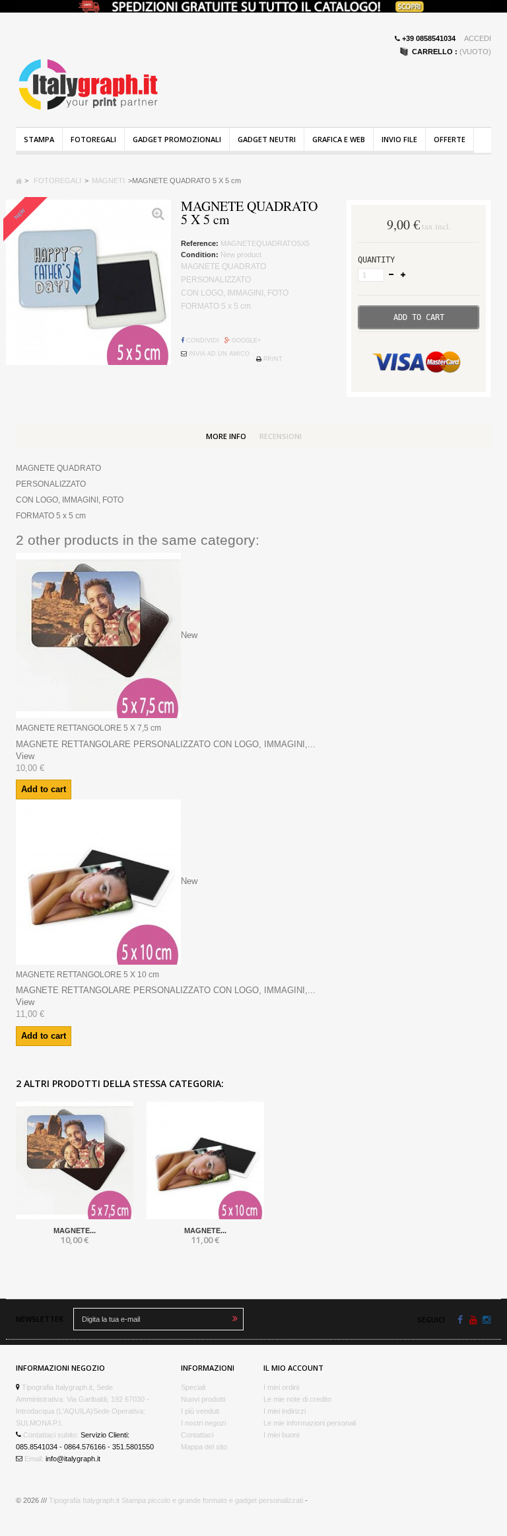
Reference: (200, 243)
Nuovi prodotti (203, 1399)
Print (272, 359)
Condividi (201, 340)
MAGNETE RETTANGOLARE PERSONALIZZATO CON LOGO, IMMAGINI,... (166, 744)
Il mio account (293, 1368)
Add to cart (43, 789)
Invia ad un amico (218, 353)
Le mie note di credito (297, 1399)
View (25, 756)
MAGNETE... (74, 1230)
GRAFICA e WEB (338, 139)
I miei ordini (281, 1387)
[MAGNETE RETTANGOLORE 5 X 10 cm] (205, 1160)
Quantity (376, 260)
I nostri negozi (203, 1423)
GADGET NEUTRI (267, 139)
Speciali (193, 1387)
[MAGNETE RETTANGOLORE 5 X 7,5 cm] (74, 1160)
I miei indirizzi (284, 1411)
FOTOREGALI (93, 139)
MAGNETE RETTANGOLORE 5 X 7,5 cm (88, 728)
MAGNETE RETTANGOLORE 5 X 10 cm (87, 974)
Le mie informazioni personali (309, 1423)
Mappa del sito (204, 1447)
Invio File (399, 139)
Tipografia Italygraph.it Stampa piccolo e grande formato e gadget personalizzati (176, 1500)
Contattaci (197, 1435)
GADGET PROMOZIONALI (177, 139)
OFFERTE (449, 139)
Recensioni (280, 436)
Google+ (245, 340)
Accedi (477, 38)
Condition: (200, 255)
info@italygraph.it (73, 1459)
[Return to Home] (19, 180)
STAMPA (39, 139)
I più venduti (200, 1411)
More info (226, 436)
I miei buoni (281, 1435)
